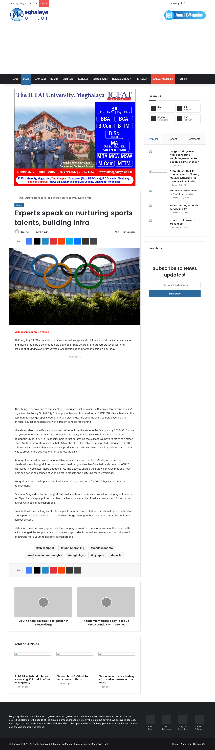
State (26, 78)
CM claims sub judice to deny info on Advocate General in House (116, 679)
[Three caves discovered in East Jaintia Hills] (158, 195)
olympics (98, 555)
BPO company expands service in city (184, 207)
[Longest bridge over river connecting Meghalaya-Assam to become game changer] (158, 156)
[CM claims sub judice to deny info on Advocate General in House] (116, 662)
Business (68, 78)
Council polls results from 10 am (182, 222)
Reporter (24, 232)
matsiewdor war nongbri (45, 555)
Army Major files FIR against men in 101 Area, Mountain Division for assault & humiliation (184, 176)
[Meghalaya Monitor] (29, 14)
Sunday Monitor (121, 78)
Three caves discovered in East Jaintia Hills (184, 192)
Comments (193, 138)
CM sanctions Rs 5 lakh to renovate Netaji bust (72, 678)
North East (40, 78)
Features (83, 78)
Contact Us (199, 744)
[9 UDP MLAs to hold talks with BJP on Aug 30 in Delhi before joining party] (32, 662)
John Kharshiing (73, 548)
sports (117, 555)
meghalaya (77, 555)
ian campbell (46, 548)
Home (15, 78)
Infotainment (100, 78)
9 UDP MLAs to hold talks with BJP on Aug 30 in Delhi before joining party (32, 679)
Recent (173, 138)
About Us (186, 744)
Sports (54, 78)
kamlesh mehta (103, 548)
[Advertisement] (107, 48)
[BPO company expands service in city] (158, 210)
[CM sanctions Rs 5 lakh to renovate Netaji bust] (74, 662)
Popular (153, 138)
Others (183, 78)
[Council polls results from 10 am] (158, 225)
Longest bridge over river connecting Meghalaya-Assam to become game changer (184, 157)
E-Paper (142, 78)
